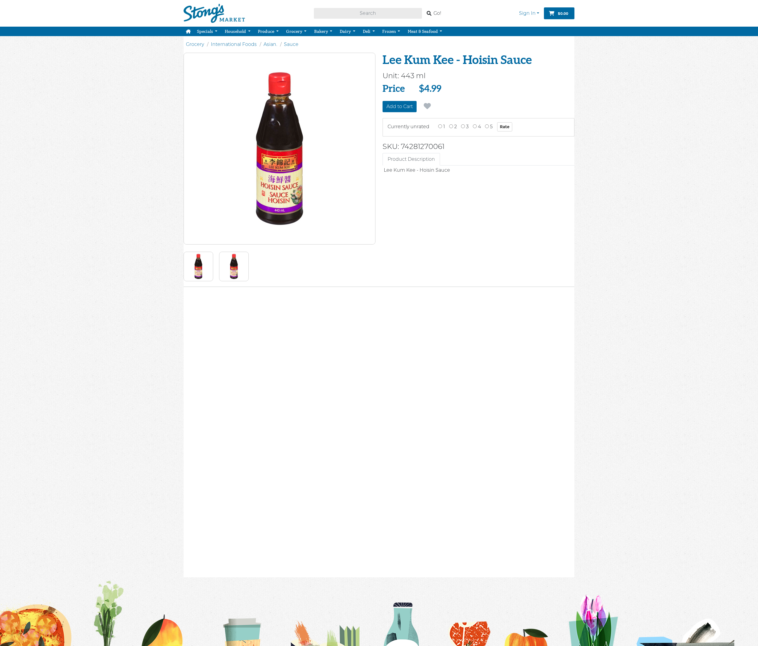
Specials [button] (205, 31)
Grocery (195, 44)
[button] (188, 31)
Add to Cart (399, 106)
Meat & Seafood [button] (423, 31)
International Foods (234, 44)
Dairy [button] (346, 31)
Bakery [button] (321, 31)
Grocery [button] (294, 31)
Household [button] (236, 31)
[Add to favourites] (427, 106)
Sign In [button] (527, 13)
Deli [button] (367, 31)
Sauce (291, 44)
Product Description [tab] (411, 159)
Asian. (270, 44)
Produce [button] (266, 31)
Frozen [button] (389, 31)
